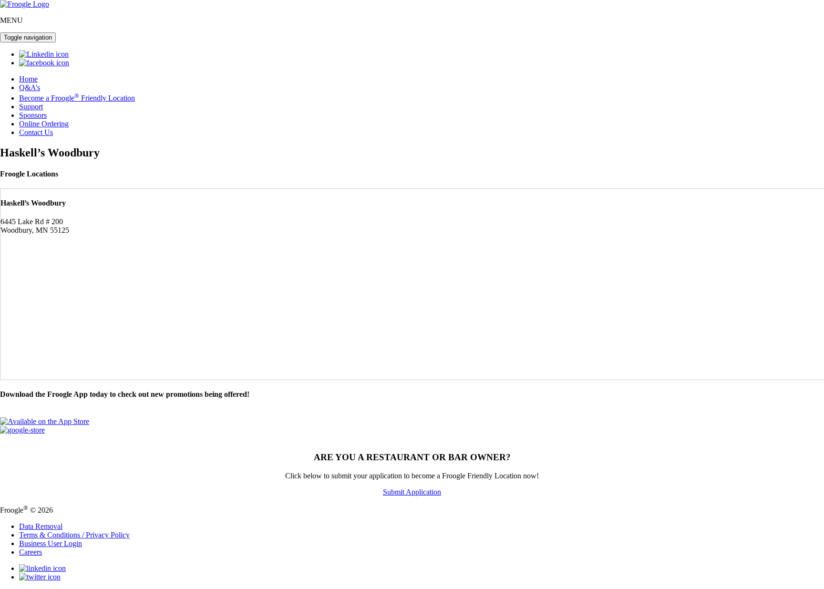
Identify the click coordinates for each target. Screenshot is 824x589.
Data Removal (40, 526)
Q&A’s (29, 87)
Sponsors (33, 115)
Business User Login (50, 543)
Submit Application (412, 492)
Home (28, 79)
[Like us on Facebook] (44, 63)
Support (31, 107)
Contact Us (36, 132)
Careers (30, 552)
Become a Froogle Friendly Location (77, 98)
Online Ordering (44, 124)
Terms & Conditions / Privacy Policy (74, 535)
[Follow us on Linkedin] (44, 54)
